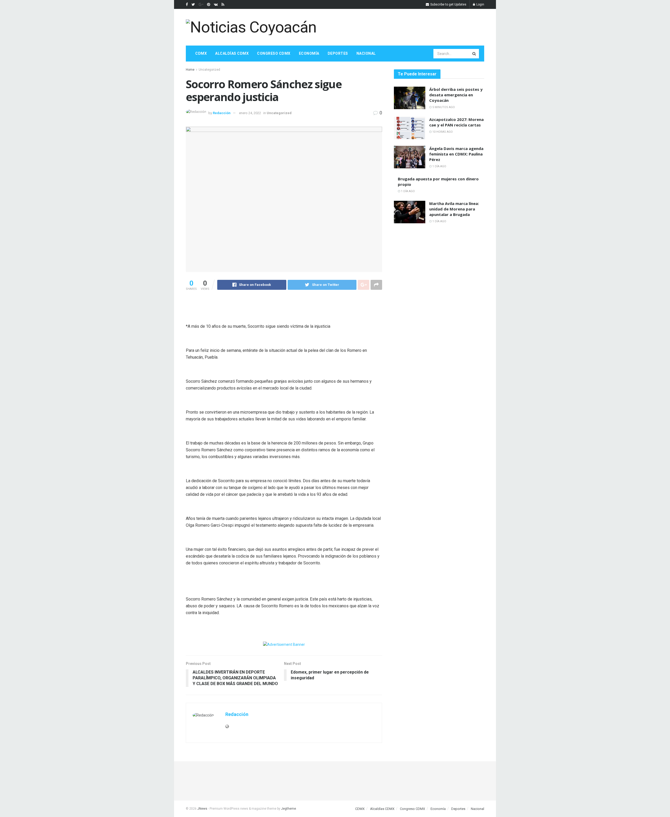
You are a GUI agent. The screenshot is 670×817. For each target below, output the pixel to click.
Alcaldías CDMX (232, 53)
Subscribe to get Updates (447, 4)
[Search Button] (474, 53)
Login (480, 4)
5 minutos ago (443, 107)
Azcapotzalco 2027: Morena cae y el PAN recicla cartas (456, 122)
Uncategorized (209, 69)
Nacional (366, 53)
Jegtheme (288, 808)
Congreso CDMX (274, 53)
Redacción (222, 113)
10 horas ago (442, 132)
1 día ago (439, 166)
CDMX (201, 53)
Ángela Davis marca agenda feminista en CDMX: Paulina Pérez (456, 154)
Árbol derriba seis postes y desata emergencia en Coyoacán (456, 95)
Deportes (338, 53)
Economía (309, 53)
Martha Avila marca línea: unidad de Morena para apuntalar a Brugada (454, 209)
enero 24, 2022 (250, 113)
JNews (202, 808)
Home (190, 69)
